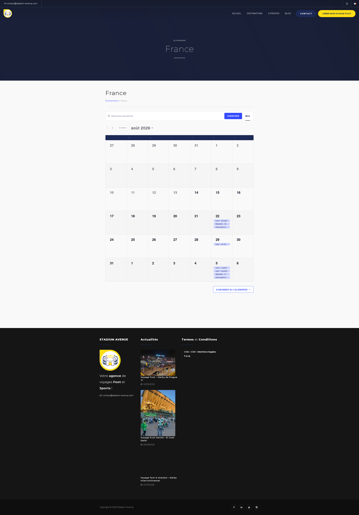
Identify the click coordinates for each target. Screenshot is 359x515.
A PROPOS (273, 13)
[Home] (7, 13)
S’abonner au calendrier (232, 289)
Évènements (111, 101)
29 (217, 239)
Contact (306, 13)
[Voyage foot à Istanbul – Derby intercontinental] (158, 463)
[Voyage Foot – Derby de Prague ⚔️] (158, 363)
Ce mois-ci (123, 127)
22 (217, 215)
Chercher (233, 116)
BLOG (288, 13)
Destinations (255, 13)
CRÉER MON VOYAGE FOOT (336, 13)
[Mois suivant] (112, 128)
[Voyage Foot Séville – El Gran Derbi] (158, 413)
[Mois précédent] (107, 128)
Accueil (236, 13)
